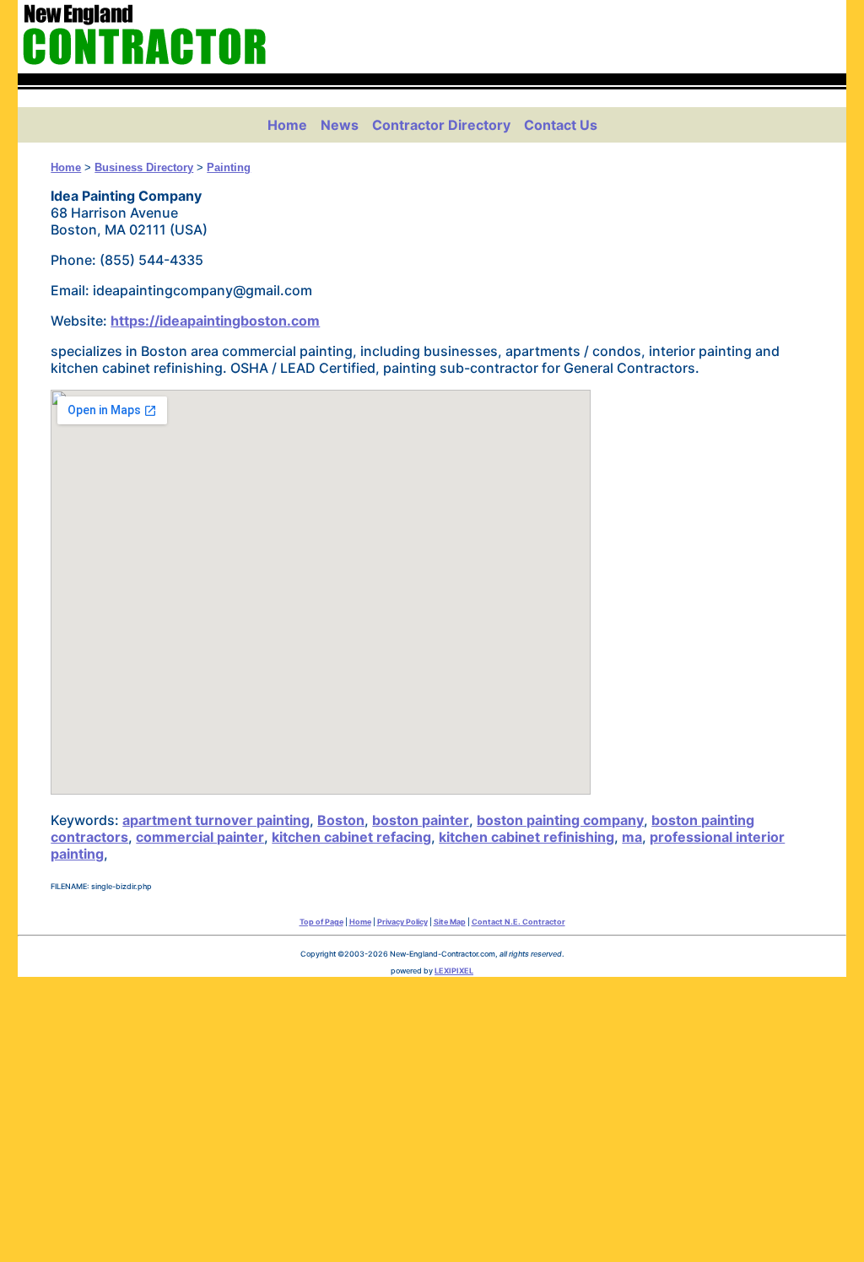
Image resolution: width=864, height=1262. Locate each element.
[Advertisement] (432, 1115)
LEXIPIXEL (454, 970)
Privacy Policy (402, 921)
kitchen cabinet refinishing (526, 836)
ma (632, 836)
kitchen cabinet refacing (351, 836)
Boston (340, 820)
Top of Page (321, 921)
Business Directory (143, 167)
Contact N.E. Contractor (518, 921)
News (340, 124)
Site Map (450, 921)
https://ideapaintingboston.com (215, 320)
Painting (229, 167)
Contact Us (560, 124)
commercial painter (200, 836)
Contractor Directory (441, 124)
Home (287, 124)
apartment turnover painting (216, 820)
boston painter (420, 820)
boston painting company (560, 820)
